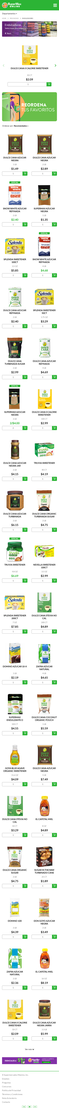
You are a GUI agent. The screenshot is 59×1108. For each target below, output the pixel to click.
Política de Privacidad (11, 1090)
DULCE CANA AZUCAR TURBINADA (14, 515)
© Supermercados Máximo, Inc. (15, 1075)
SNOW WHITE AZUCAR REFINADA (14, 209)
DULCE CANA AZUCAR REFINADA (14, 311)
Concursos (6, 1086)
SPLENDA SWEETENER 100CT (15, 260)
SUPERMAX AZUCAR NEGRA (44, 209)
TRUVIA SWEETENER (44, 463)
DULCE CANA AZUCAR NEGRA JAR (14, 464)
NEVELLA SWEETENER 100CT (44, 566)
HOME (4, 18)
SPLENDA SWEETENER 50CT (44, 311)
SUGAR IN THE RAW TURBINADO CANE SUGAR (44, 873)
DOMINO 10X (15, 920)
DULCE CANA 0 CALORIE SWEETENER (29, 68)
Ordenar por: (14, 126)
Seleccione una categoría (15, 28)
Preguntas (6, 1082)
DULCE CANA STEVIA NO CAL (44, 616)
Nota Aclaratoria (9, 1098)
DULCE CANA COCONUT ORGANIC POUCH (44, 718)
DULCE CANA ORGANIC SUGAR (15, 871)
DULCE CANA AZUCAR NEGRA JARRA (44, 1024)
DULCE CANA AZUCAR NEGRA (14, 159)
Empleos (5, 1079)
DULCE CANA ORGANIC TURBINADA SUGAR (44, 515)
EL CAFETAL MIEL (44, 819)
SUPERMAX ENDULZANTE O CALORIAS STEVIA (15, 720)
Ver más (28, 1049)
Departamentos (9, 13)
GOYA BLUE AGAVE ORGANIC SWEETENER (14, 769)
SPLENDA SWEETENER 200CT (15, 616)
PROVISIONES (14, 18)
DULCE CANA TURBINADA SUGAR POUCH (15, 364)
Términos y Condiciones (12, 1094)
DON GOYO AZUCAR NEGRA (44, 922)
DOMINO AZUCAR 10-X (15, 666)
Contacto (6, 1102)
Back (8, 33)
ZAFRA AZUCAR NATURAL (44, 667)
